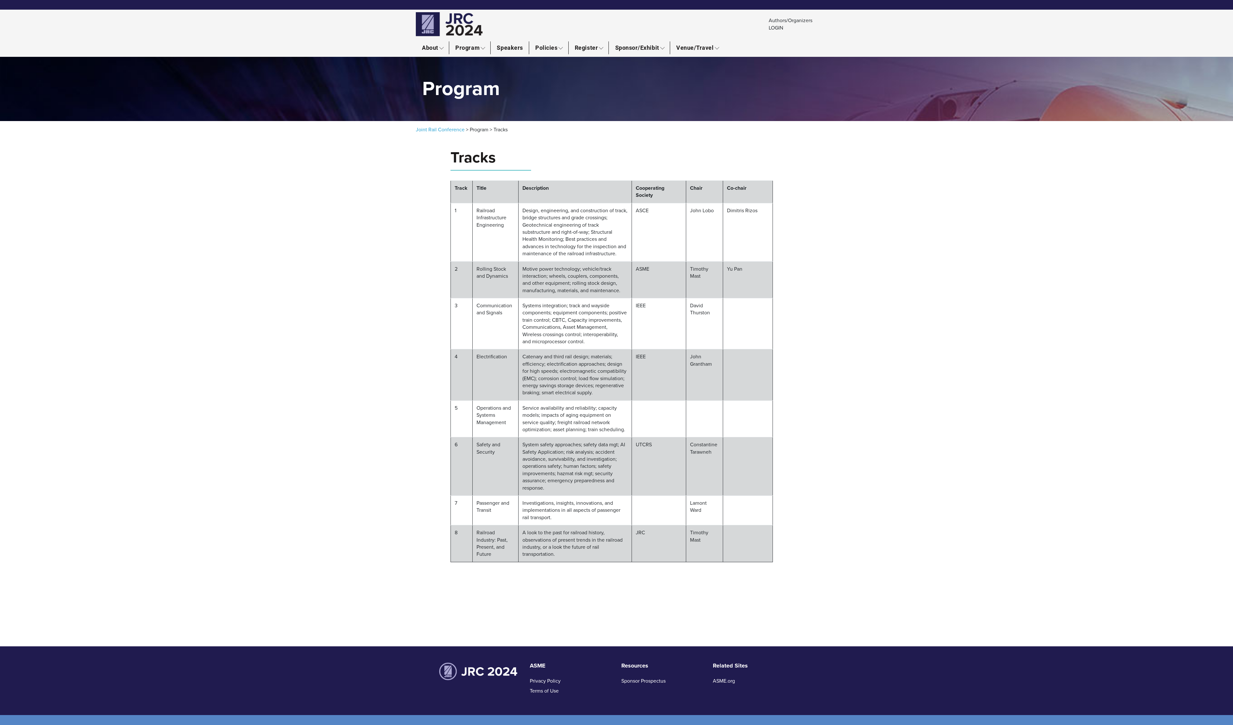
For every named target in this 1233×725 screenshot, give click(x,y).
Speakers (510, 47)
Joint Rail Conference (440, 130)
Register (586, 47)
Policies (546, 47)
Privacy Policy (545, 681)
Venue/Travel (694, 47)
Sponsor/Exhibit (637, 47)
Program (467, 47)
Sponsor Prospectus (643, 681)
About (430, 47)
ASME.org (724, 681)
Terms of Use (544, 691)
